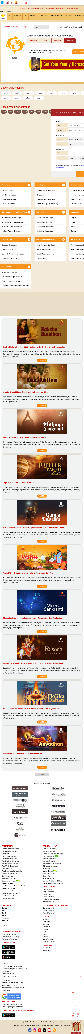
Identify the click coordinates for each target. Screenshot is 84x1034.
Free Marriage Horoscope (10, 861)
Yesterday (33, 41)
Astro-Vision (32, 1022)
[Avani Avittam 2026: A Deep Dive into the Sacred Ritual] (42, 388)
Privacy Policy (60, 167)
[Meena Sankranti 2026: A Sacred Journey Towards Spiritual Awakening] (42, 614)
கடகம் (40, 93)
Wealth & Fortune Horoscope (52, 864)
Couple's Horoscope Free (46, 190)
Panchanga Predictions (9, 873)
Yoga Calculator (48, 892)
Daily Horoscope (8, 190)
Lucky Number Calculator (51, 899)
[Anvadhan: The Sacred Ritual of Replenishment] (42, 750)
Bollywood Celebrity (49, 908)
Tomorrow (57, 41)
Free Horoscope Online (9, 851)
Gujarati (4, 925)
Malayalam (5, 918)
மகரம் (16, 98)
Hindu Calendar (48, 889)
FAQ (44, 932)
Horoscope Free (42, 195)
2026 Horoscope (49, 856)
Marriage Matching (49, 861)
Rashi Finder (47, 894)
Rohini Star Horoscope (45, 231)
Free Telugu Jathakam (9, 891)
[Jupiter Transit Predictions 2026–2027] (42, 479)
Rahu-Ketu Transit (49, 873)
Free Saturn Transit (8, 898)
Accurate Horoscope (9, 934)
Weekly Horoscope (9, 195)
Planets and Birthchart (9, 939)
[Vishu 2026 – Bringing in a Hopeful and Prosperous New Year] (42, 569)
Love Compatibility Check (46, 245)
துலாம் (74, 93)
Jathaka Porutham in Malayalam (54, 881)
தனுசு (5, 98)
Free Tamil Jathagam (9, 856)
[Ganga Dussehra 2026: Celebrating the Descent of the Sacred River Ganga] (42, 524)
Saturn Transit (47, 876)
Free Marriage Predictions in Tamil (13, 886)
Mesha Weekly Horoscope (11, 218)
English (4, 908)
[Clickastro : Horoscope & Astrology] (9, 960)
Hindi (3, 910)
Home (22, 8)
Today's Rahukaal (48, 902)
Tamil (46, 8)
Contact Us (46, 927)
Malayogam (47, 950)
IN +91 (70, 130)
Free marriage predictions (46, 199)
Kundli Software (48, 948)
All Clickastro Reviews (10, 272)
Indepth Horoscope (9, 249)
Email (59, 125)
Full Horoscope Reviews (11, 281)
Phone (60, 130)
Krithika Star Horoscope (45, 227)
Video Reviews (48, 939)
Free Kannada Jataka (9, 896)
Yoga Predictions (48, 878)
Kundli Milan (41, 258)
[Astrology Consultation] (9, 1018)
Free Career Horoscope (10, 864)
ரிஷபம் (17, 93)
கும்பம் (28, 98)
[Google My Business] (12, 999)
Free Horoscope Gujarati (10, 859)
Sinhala (4, 928)
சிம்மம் (52, 93)
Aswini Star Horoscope (45, 218)
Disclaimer (35, 1026)
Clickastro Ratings (49, 942)
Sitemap (28, 1026)
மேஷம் (6, 93)
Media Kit (46, 924)
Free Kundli (5, 854)
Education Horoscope (50, 866)
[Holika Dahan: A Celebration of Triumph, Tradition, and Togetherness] (42, 705)
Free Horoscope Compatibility (47, 204)
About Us (46, 919)
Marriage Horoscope (9, 258)
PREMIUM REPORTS (50, 846)
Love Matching (7, 869)
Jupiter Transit (48, 871)
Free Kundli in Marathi (9, 888)
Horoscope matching (44, 249)
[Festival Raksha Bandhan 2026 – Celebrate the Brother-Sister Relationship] (42, 343)
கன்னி (63, 93)
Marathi (4, 923)
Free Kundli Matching (9, 883)
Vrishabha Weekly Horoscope (12, 222)
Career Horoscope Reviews (12, 277)
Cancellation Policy (47, 1026)
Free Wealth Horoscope (10, 866)
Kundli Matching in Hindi (45, 254)
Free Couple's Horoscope (10, 849)
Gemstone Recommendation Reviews (15, 286)
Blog (44, 934)
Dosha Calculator (48, 897)
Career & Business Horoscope (13, 254)
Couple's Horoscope (9, 245)
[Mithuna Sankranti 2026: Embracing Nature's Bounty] (42, 434)
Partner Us (46, 922)
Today (45, 41)
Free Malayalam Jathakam (11, 893)
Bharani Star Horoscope (45, 222)
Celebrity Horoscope (9, 881)
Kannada (5, 920)
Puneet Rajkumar (48, 913)
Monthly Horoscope (9, 199)
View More (42, 774)
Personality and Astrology (10, 937)
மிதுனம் (29, 93)
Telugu (4, 915)
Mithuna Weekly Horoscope (12, 227)
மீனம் (38, 98)
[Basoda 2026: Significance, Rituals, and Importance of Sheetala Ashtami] (42, 660)
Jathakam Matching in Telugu (53, 883)
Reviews (45, 937)
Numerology (47, 869)
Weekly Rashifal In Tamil (57, 8)
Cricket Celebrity (48, 910)
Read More (42, 360)
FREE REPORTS (7, 846)
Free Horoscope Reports (34, 8)
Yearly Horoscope (8, 204)
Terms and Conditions (62, 1026)
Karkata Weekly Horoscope (12, 231)
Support (45, 929)
